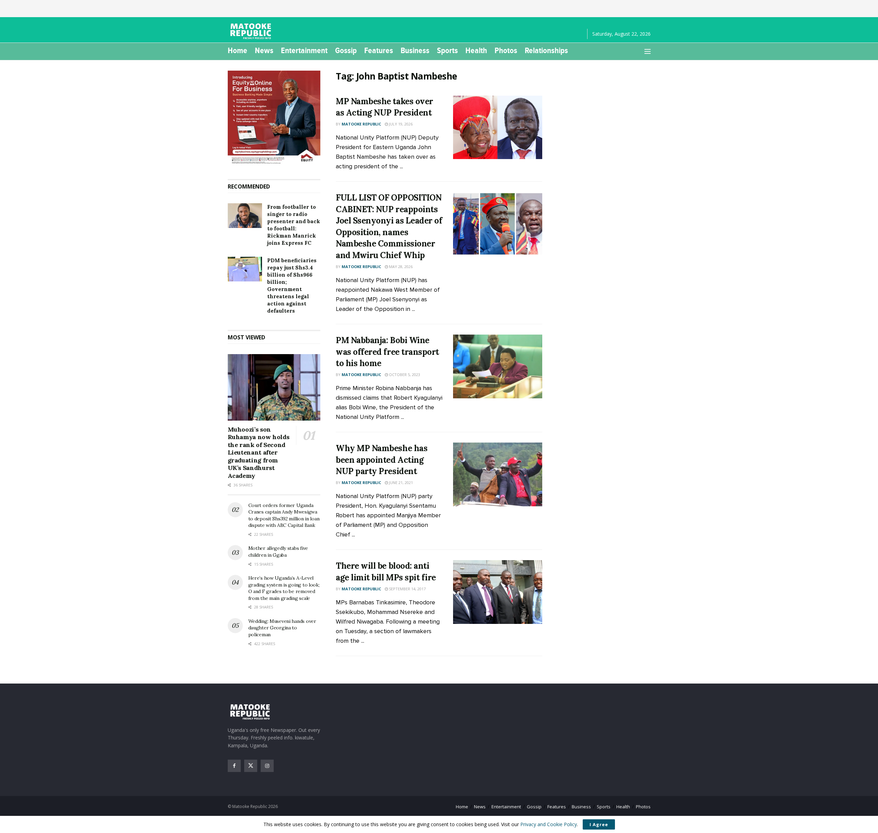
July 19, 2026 (400, 123)
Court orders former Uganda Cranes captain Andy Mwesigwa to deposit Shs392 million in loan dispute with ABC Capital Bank (284, 515)
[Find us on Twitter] (250, 766)
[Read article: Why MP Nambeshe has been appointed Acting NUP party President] (497, 474)
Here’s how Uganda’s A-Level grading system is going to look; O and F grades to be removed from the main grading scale (284, 588)
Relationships (546, 50)
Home (237, 50)
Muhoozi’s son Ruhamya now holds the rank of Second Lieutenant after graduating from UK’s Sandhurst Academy (258, 452)
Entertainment (304, 50)
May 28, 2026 (400, 266)
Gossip (346, 50)
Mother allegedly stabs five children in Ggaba (278, 551)
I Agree (599, 824)
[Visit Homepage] (252, 31)
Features (378, 50)
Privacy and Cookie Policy (548, 824)
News (264, 50)
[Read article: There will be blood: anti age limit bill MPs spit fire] (497, 592)
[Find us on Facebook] (234, 766)
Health (476, 50)
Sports (447, 50)
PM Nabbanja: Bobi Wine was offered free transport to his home (387, 352)
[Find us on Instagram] (267, 766)
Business (415, 50)
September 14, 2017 (407, 588)
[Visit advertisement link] (274, 118)
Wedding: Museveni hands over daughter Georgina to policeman (282, 628)
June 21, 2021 (400, 482)
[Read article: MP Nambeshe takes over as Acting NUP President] (497, 127)
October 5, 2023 (404, 374)
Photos (506, 50)
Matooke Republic (361, 123)
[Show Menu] (647, 51)
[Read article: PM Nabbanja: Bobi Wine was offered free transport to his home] (497, 366)
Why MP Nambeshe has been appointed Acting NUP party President (381, 459)
